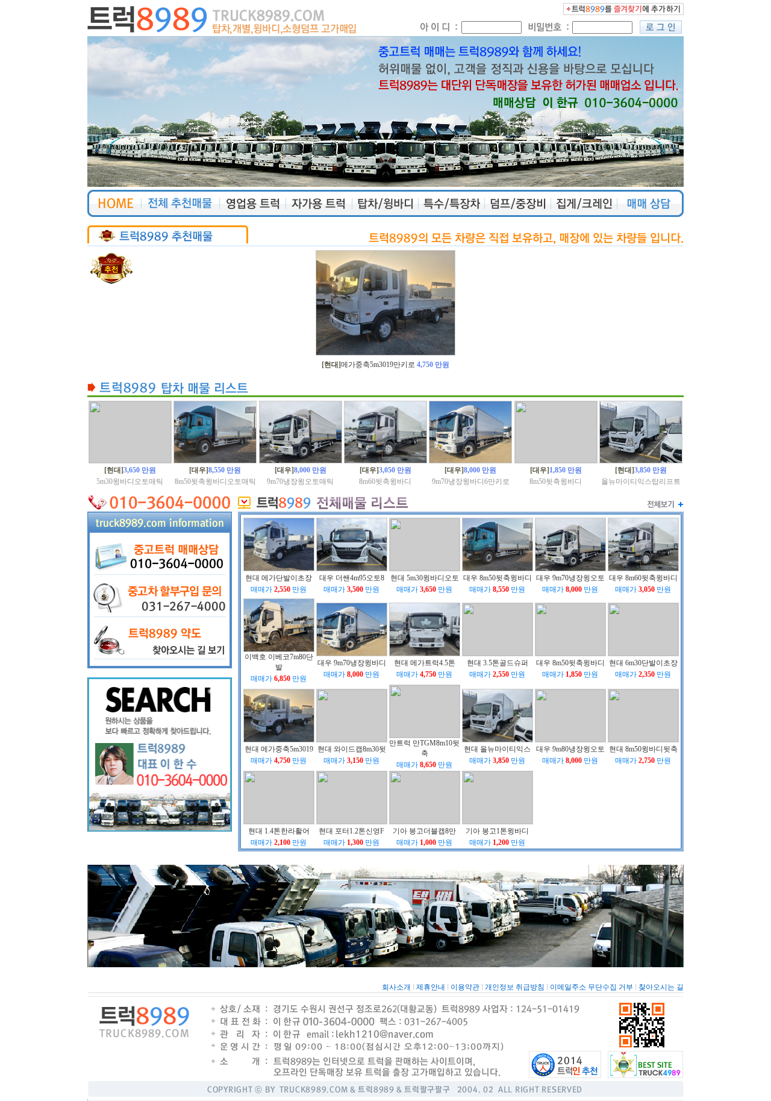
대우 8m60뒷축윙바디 (643, 578)
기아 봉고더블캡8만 (424, 831)
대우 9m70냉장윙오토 (570, 578)
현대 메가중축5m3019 (279, 749)
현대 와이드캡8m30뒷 (351, 749)
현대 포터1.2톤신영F (351, 831)
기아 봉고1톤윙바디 (497, 831)
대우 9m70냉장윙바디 (351, 663)
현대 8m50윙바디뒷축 (643, 749)
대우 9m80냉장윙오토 (570, 749)
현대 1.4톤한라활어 (279, 831)
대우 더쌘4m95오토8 (351, 578)
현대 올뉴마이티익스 (497, 749)
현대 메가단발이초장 (278, 578)
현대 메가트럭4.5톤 (424, 663)
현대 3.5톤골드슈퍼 (497, 663)
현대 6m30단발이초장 (643, 663)
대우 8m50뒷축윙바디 (497, 578)
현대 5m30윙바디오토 (424, 578)
